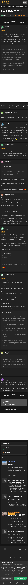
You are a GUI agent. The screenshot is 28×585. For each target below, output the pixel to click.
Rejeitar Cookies (7, 578)
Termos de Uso (16, 567)
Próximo (22, 22)
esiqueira (5, 15)
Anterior (6, 22)
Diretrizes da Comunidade (17, 569)
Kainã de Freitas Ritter (12, 483)
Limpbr (9, 501)
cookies (7, 570)
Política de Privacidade (13, 553)
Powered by (14, 558)
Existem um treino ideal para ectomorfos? (16, 532)
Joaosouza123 (11, 518)
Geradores (7, 447)
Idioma (4, 553)
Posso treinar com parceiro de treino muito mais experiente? (16, 481)
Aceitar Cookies (21, 578)
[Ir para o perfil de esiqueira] (2, 15)
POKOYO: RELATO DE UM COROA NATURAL (17, 463)
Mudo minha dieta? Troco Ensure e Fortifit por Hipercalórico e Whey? (15, 498)
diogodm (7, 161)
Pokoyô (9, 465)
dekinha (6, 379)
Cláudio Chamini (11, 473)
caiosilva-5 (10, 534)
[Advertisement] (14, 88)
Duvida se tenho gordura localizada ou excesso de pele (16, 515)
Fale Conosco (22, 553)
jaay (5, 352)
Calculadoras (7, 452)
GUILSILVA (7, 194)
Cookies (14, 555)
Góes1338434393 (8, 112)
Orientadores (7, 450)
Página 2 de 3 (13, 22)
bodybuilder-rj (8, 123)
